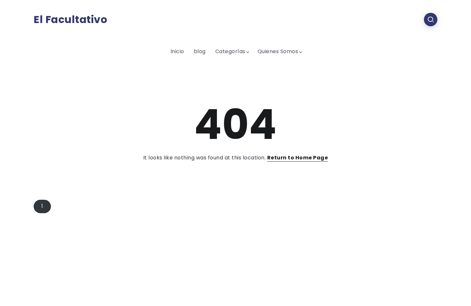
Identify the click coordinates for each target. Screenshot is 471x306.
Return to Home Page (297, 157)
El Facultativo (70, 19)
